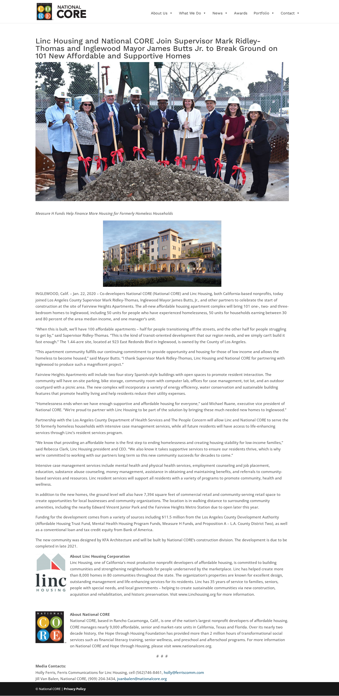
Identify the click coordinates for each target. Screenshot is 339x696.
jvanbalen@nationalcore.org (142, 678)
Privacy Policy (75, 689)
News (217, 13)
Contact (288, 13)
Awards (240, 13)
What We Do (190, 13)
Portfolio (261, 13)
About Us (159, 13)
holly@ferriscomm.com (184, 672)
